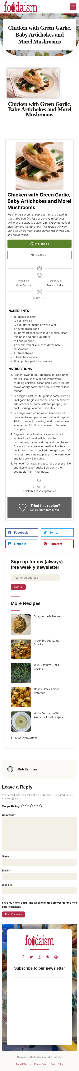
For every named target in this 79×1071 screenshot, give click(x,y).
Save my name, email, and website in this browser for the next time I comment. (39, 904)
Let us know (37, 509)
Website (7, 884)
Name (6, 856)
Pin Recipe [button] (41, 255)
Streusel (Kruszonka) (24, 737)
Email (6, 870)
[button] (73, 6)
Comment (8, 814)
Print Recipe (41, 243)
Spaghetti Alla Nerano (47, 616)
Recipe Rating (10, 806)
